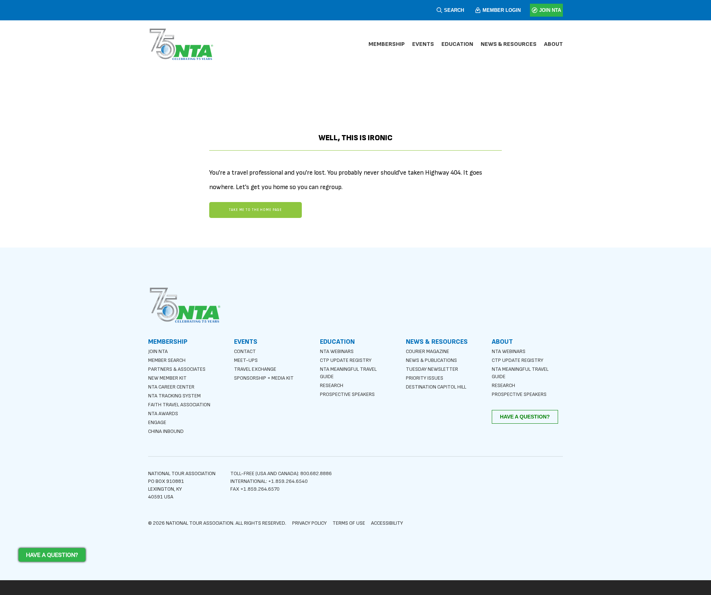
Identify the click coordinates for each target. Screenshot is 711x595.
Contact (245, 351)
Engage (157, 422)
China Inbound (166, 431)
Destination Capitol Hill (436, 387)
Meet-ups (246, 360)
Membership (386, 44)
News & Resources (509, 44)
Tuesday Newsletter (432, 369)
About (553, 44)
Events (423, 44)
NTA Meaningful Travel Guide (348, 373)
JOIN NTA (550, 10)
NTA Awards (163, 413)
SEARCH (454, 10)
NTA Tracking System (174, 396)
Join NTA (158, 351)
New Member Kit (167, 378)
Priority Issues (424, 378)
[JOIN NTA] (534, 10)
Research (331, 385)
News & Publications (431, 360)
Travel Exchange (255, 369)
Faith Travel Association (179, 404)
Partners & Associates (177, 369)
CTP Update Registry (345, 360)
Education (457, 44)
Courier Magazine (427, 351)
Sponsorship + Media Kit (264, 378)
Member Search (167, 360)
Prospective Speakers (347, 394)
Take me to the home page (255, 210)
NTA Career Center (171, 387)
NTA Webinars (337, 351)
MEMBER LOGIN (502, 10)
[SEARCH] (439, 10)
